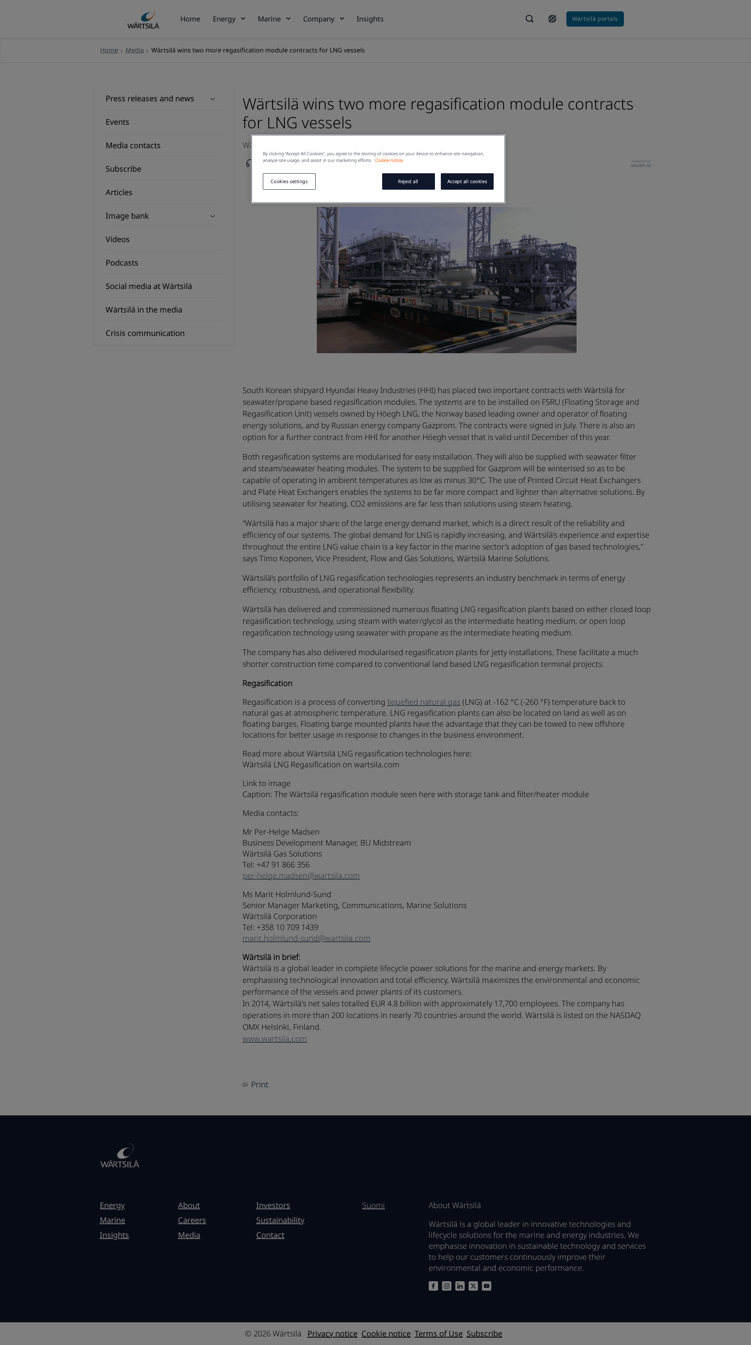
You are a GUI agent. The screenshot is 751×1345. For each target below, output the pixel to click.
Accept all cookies (467, 181)
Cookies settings (289, 181)
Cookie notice (389, 160)
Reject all (408, 181)
